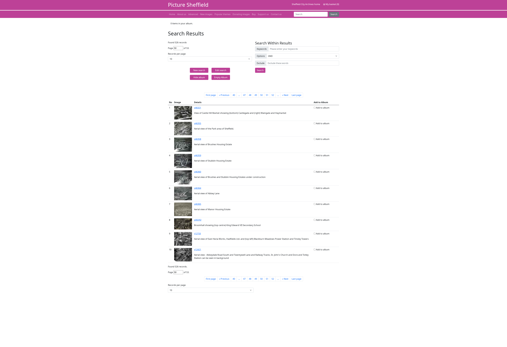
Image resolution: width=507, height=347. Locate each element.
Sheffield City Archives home (306, 4)
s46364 (197, 188)
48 (250, 95)
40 (234, 95)
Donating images (241, 14)
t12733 (197, 233)
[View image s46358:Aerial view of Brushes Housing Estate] (183, 144)
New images (206, 14)
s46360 (197, 171)
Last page (296, 95)
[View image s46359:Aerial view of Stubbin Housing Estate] (183, 160)
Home (172, 14)
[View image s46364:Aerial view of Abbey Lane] (183, 193)
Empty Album (220, 77)
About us (181, 14)
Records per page (177, 53)
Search (333, 14)
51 (267, 95)
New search (199, 70)
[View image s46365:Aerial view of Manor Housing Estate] (183, 209)
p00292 (197, 219)
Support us (263, 14)
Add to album (322, 107)
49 (256, 95)
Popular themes (223, 14)
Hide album (199, 77)
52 (273, 95)
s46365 (197, 204)
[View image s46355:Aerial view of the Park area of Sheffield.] (183, 128)
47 (244, 95)
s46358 (197, 139)
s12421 (197, 249)
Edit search (220, 70)
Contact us (276, 14)
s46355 (197, 123)
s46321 (197, 107)
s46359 (197, 155)
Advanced (193, 14)
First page (211, 95)
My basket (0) (332, 4)
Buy (254, 14)
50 (261, 95)
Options (261, 56)
